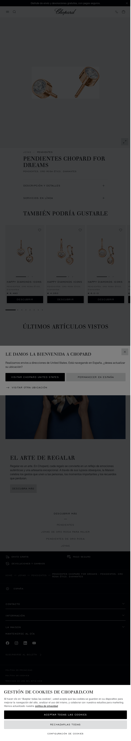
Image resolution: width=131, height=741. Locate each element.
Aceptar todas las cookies (65, 714)
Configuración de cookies (65, 733)
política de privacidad (46, 706)
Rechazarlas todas (65, 724)
